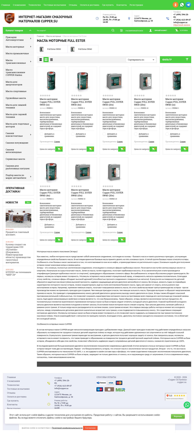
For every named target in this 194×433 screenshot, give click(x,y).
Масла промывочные (17, 53)
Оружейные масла (16, 98)
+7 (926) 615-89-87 (182, 19)
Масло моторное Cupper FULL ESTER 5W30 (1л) (50, 102)
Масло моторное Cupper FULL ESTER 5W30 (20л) (144, 102)
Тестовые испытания (55, 5)
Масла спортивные (16, 91)
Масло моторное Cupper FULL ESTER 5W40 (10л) (81, 192)
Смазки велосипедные (14, 151)
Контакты (121, 5)
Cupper (57, 141)
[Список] (40, 59)
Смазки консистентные (14, 134)
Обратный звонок (181, 25)
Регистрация (136, 5)
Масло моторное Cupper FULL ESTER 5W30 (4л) (81, 102)
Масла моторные (15, 46)
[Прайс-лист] (51, 59)
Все (28, 202)
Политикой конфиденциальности (67, 428)
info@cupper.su (180, 22)
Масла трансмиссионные (16, 61)
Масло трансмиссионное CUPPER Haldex (15, 72)
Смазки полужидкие (17, 142)
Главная (5, 5)
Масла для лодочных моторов (17, 125)
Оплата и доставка (89, 5)
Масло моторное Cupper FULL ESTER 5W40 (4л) (50, 192)
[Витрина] (46, 59)
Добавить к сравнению (49, 135)
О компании (19, 5)
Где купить (108, 5)
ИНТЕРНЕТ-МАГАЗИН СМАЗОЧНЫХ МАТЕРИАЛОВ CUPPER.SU (45, 19)
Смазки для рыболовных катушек (18, 167)
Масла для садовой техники (16, 115)
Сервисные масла (15, 158)
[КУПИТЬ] (59, 149)
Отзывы (73, 5)
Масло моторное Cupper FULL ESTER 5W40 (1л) (175, 102)
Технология (35, 5)
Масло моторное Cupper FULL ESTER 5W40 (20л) (113, 192)
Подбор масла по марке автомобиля (16, 176)
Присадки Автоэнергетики (15, 38)
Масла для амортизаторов (14, 83)
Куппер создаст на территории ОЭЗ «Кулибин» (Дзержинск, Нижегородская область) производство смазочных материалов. (18, 253)
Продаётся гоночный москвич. (17, 233)
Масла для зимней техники (16, 106)
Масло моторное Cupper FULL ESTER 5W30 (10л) (113, 102)
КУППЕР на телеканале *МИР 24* (18, 273)
